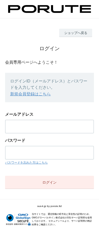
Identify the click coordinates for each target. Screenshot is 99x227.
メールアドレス (19, 114)
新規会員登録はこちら (30, 94)
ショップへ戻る (75, 33)
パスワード (15, 140)
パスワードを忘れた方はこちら (26, 162)
